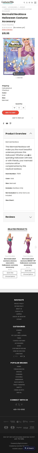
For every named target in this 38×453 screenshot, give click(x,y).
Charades (19, 374)
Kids (19, 333)
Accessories (19, 343)
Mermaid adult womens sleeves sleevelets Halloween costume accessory (10, 263)
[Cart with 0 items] (32, 2)
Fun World (19, 377)
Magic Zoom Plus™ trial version (10, 38)
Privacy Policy (19, 303)
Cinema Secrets (19, 390)
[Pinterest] (10, 123)
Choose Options (10, 276)
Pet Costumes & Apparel (19, 335)
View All (19, 392)
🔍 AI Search (29, 448)
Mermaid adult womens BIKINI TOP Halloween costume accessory (28, 262)
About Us (19, 309)
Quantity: (19, 104)
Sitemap (19, 319)
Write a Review (7, 30)
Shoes (19, 346)
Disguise (19, 372)
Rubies (19, 366)
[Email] (7, 123)
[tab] (19, 134)
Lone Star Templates (22, 446)
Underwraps (19, 379)
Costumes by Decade (19, 348)
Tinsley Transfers (19, 385)
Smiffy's (19, 387)
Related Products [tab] (17, 229)
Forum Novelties (19, 369)
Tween (19, 338)
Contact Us (19, 311)
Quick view (10, 273)
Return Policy (19, 306)
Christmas (19, 354)
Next (35, 247)
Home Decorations (19, 351)
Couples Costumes (19, 341)
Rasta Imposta (19, 382)
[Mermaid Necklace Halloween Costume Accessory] (16, 77)
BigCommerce (22, 443)
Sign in (15, 316)
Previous (2, 247)
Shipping (19, 314)
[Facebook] (4, 123)
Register (22, 316)
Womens (19, 330)
